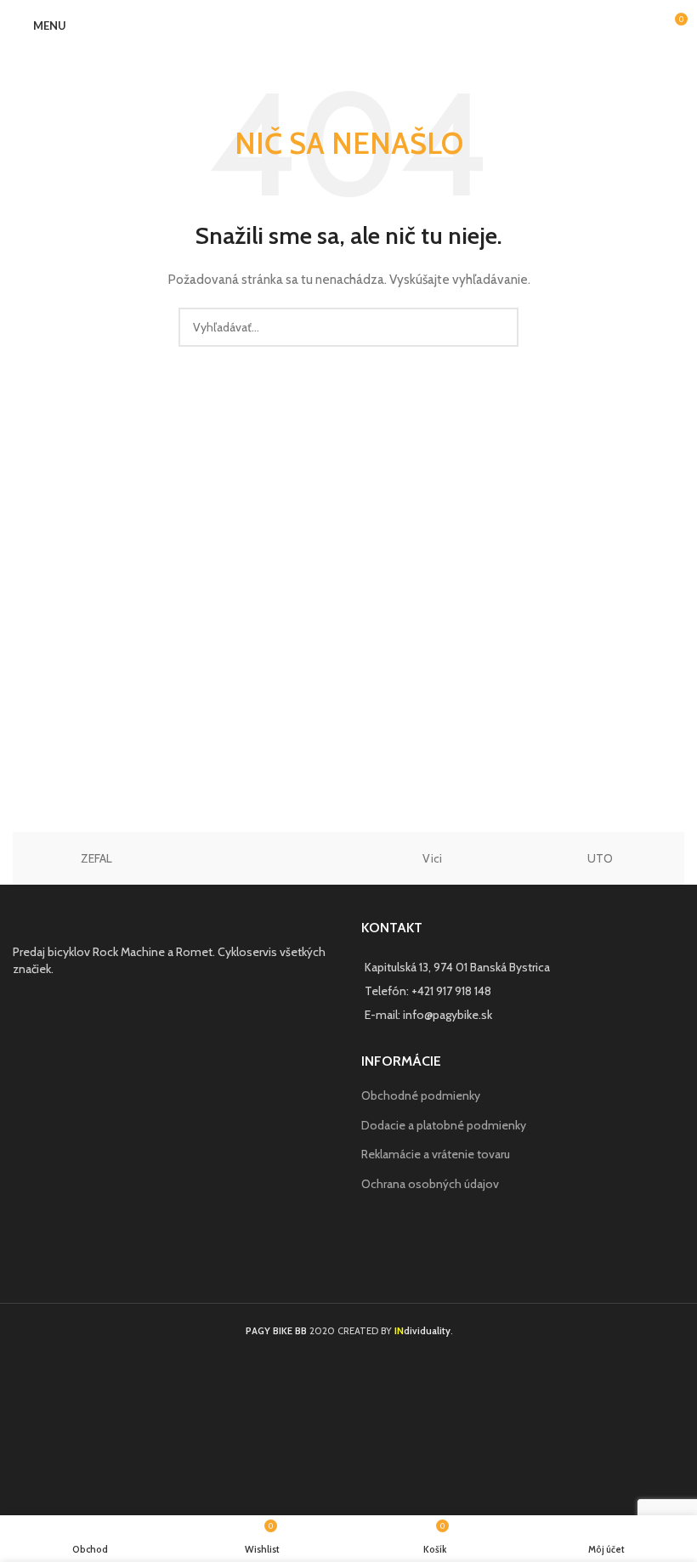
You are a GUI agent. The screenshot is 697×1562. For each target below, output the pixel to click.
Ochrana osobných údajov (430, 1183)
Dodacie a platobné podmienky (443, 1125)
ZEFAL (96, 858)
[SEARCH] (498, 327)
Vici (432, 858)
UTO (600, 858)
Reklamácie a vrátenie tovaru (435, 1154)
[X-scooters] (265, 858)
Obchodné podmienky (420, 1095)
